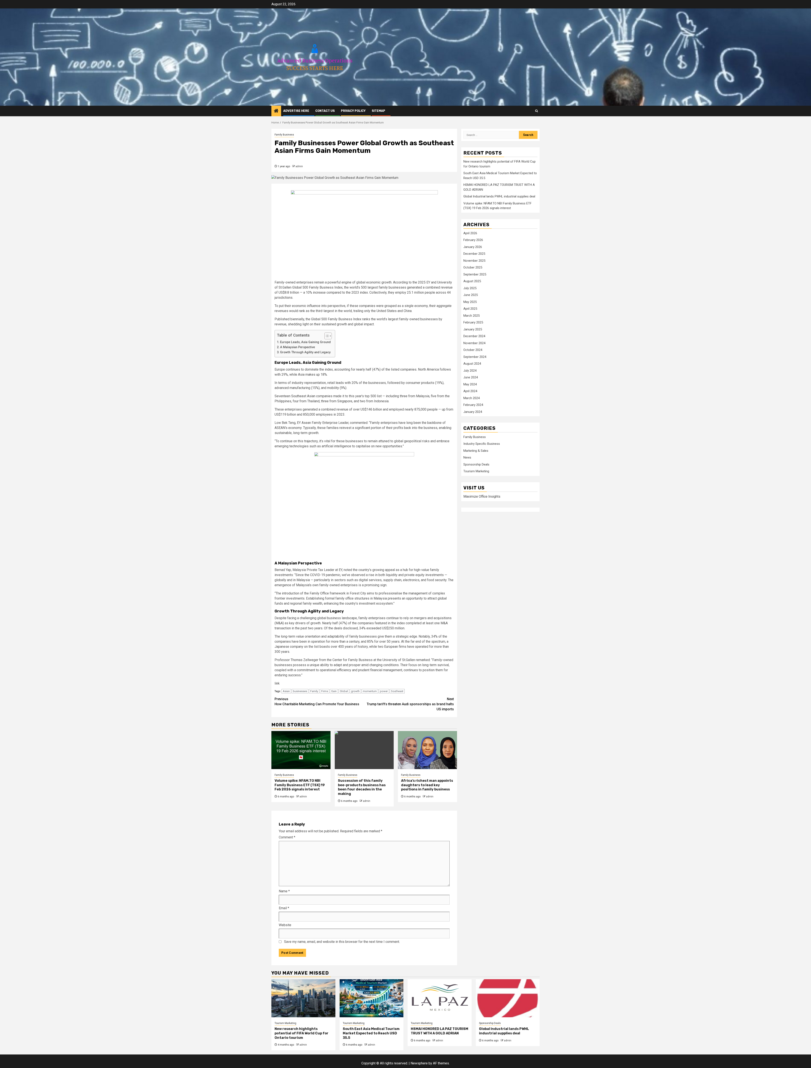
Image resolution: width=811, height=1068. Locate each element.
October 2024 (472, 350)
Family (314, 691)
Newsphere (419, 1063)
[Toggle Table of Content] (326, 336)
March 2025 (471, 316)
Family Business (284, 134)
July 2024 (469, 370)
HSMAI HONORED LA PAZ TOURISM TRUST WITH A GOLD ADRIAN (439, 1031)
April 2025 (470, 309)
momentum (370, 691)
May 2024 (470, 384)
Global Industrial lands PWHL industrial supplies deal (499, 197)
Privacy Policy (353, 111)
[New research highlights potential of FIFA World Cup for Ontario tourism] (303, 998)
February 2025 (473, 323)
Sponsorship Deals (476, 464)
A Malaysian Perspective (297, 347)
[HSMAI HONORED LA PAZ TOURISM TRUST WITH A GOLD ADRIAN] (440, 998)
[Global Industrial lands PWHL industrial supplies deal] (508, 998)
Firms (324, 691)
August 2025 (472, 281)
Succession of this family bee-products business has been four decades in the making (362, 787)
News (467, 458)
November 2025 (474, 261)
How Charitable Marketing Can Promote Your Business (317, 701)
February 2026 (473, 240)
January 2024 (472, 412)
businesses (300, 691)
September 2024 (474, 357)
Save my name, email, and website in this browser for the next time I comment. (342, 942)
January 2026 (472, 247)
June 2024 (470, 377)
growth (355, 691)
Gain (334, 691)
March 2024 (471, 398)
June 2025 (470, 295)
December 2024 (474, 336)
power (384, 691)
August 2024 (472, 364)
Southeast (397, 691)
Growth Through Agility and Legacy (305, 352)
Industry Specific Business (481, 444)
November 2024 (474, 343)
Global (344, 691)
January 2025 (472, 329)
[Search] (536, 111)
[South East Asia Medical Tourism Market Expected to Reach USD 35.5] (372, 998)
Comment (287, 837)
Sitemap (378, 111)
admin (299, 166)
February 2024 (473, 405)
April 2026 (470, 233)
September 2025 (474, 274)
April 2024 (470, 391)
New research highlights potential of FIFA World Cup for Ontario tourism (301, 1033)
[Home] (276, 111)
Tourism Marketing (476, 471)
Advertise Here (296, 111)
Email (284, 908)
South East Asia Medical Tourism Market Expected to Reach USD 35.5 (371, 1033)
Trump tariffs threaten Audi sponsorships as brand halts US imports (410, 704)
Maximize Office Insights (481, 496)
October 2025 (472, 268)
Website (285, 925)
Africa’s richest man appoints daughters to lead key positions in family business (427, 785)
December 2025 (474, 254)
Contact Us (325, 111)
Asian (286, 691)
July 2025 (469, 288)
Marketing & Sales (475, 451)
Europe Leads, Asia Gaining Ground (305, 342)
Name (284, 891)
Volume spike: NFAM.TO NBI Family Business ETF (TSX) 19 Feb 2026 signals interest (300, 785)
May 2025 (470, 302)
